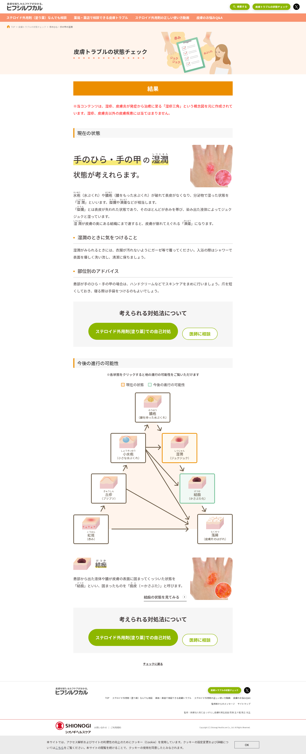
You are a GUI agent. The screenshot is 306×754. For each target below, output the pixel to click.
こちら (59, 748)
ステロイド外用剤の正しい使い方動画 (162, 17)
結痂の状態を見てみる (161, 597)
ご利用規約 (115, 727)
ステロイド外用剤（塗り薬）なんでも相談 (36, 17)
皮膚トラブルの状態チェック (271, 6)
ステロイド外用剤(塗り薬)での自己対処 (133, 331)
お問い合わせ (100, 727)
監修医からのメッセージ (223, 703)
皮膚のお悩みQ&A (209, 17)
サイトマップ (244, 703)
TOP (13, 26)
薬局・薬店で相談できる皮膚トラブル (101, 17)
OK (247, 745)
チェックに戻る (153, 664)
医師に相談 (200, 334)
